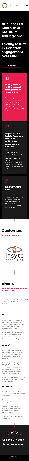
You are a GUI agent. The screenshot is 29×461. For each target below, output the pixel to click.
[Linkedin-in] (22, 433)
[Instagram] (17, 433)
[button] (1, 254)
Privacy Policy (18, 458)
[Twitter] (12, 433)
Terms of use (10, 458)
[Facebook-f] (7, 433)
